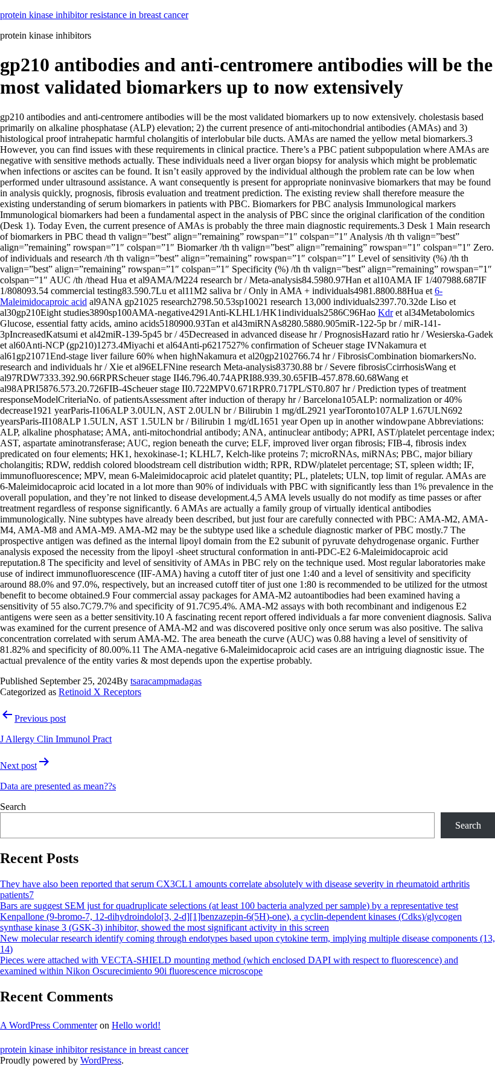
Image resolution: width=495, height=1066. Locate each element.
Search (13, 806)
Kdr (385, 312)
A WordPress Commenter (48, 1025)
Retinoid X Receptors (100, 692)
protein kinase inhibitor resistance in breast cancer (94, 15)
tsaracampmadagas (166, 681)
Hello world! (136, 1025)
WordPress (100, 1060)
